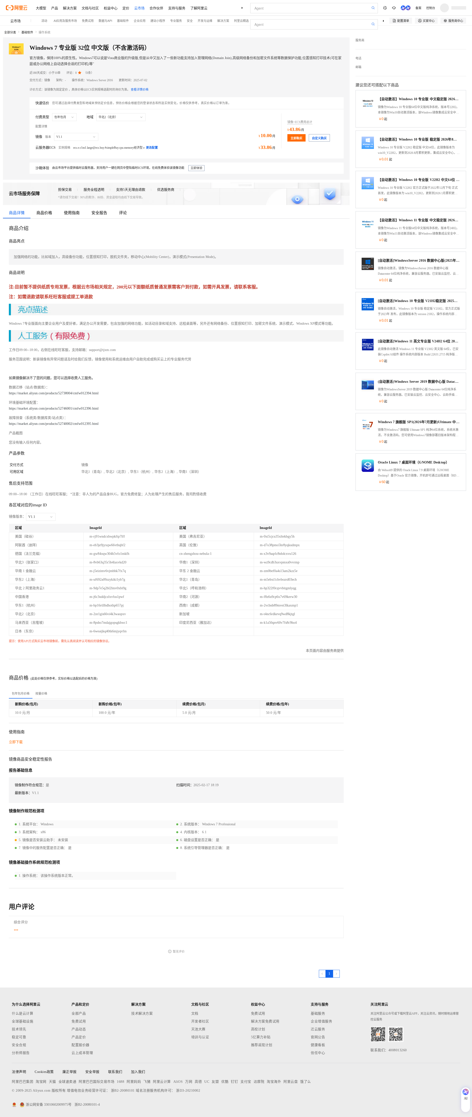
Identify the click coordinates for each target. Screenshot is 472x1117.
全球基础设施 (22, 1021)
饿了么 (305, 1082)
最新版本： (23, 793)
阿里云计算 (162, 1082)
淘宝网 (41, 1082)
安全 (190, 20)
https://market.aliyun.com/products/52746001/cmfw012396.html (54, 408)
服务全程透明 (94, 189)
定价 (125, 7)
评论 (123, 213)
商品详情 (17, 213)
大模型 (41, 7)
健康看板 (318, 1045)
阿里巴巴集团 (22, 1082)
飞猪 (146, 1082)
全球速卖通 (67, 1082)
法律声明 (19, 1072)
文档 (194, 1013)
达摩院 (259, 1082)
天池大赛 (198, 1029)
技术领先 (19, 1029)
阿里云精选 (241, 20)
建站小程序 (157, 20)
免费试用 (88, 20)
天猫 (52, 1082)
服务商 (359, 40)
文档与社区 (90, 7)
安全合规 (19, 1045)
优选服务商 (165, 189)
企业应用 (140, 20)
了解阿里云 (198, 7)
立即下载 (16, 742)
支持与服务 (176, 7)
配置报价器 (80, 1045)
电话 (358, 58)
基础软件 (123, 20)
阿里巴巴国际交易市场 (96, 1082)
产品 (54, 7)
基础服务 (318, 1013)
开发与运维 (205, 20)
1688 (120, 1082)
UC (206, 1082)
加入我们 (138, 1072)
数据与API (105, 20)
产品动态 (79, 1029)
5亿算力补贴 (261, 1037)
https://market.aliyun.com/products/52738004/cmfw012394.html (54, 393)
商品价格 (44, 213)
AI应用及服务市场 (65, 20)
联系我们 (115, 1072)
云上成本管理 (82, 1053)
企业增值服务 (321, 1021)
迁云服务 (318, 1029)
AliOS (178, 1082)
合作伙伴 (156, 7)
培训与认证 (200, 1037)
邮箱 (358, 67)
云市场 (139, 7)
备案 (418, 8)
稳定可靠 (19, 1037)
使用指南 (72, 213)
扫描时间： (184, 785)
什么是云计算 (22, 1013)
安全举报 (92, 1072)
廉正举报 (69, 1072)
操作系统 (44, 32)
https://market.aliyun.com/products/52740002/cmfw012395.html (54, 424)
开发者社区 (200, 1021)
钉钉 (234, 1082)
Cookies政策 (44, 1072)
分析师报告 (21, 1053)
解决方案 (70, 7)
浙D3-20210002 (188, 1090)
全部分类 (10, 32)
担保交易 (65, 189)
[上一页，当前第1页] (322, 974)
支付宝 (245, 1082)
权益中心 (111, 7)
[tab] (20, 694)
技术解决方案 (142, 1013)
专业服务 (176, 20)
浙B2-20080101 (123, 1090)
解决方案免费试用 (265, 1021)
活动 (44, 20)
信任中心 (318, 1053)
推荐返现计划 (261, 1045)
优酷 (224, 1082)
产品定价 (79, 1037)
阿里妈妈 (134, 1082)
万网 (188, 1082)
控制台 (430, 8)
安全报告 (99, 213)
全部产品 (79, 1013)
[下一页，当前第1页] (336, 974)
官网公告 (318, 1037)
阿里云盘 (290, 1082)
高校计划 (258, 1029)
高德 (198, 1082)
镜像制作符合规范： (30, 785)
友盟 (215, 1082)
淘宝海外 (274, 1082)
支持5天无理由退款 (130, 189)
